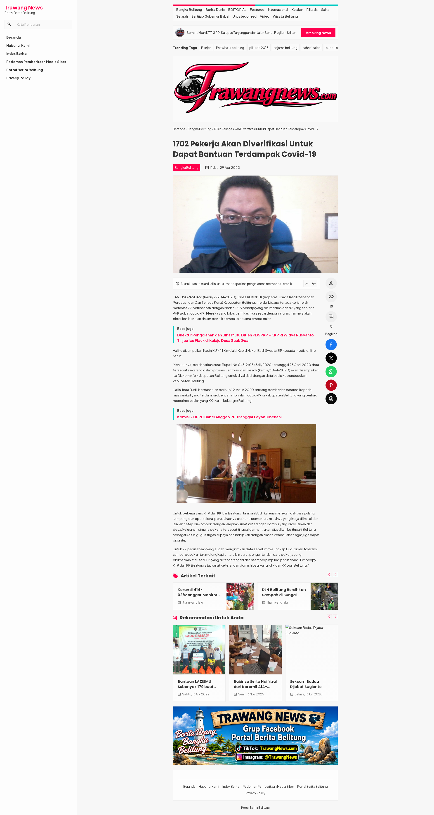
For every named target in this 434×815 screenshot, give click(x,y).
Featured (257, 9)
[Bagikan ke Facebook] (331, 344)
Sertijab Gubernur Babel (210, 16)
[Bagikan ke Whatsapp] (331, 371)
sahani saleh (312, 48)
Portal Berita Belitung (24, 69)
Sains (325, 9)
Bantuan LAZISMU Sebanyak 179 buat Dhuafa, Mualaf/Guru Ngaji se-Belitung (198, 689)
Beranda (13, 37)
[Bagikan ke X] (331, 358)
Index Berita (16, 53)
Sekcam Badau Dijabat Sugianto (306, 684)
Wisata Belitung (285, 16)
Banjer (206, 48)
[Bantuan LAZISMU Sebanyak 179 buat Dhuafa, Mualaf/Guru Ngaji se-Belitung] (199, 649)
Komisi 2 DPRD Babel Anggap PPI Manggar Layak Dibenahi (229, 416)
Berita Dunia (215, 9)
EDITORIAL (237, 9)
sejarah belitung (285, 48)
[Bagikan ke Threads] (331, 398)
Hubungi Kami (18, 45)
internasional (278, 9)
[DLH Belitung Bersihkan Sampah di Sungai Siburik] (324, 596)
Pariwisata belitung (230, 48)
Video (264, 16)
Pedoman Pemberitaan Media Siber (36, 61)
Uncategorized (245, 16)
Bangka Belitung (189, 9)
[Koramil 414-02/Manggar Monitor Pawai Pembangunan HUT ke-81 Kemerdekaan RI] (240, 596)
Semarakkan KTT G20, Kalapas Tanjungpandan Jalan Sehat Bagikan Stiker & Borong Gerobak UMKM (243, 32)
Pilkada (312, 9)
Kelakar (297, 9)
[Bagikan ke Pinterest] (331, 385)
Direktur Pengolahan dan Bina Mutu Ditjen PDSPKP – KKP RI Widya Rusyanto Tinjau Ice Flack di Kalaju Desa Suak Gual (245, 338)
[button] (9, 24)
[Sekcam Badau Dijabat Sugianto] (311, 649)
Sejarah (182, 16)
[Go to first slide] (335, 574)
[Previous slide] (329, 574)
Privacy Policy (18, 78)
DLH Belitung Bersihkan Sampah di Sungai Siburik (284, 595)
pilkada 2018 (259, 48)
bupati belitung (337, 48)
